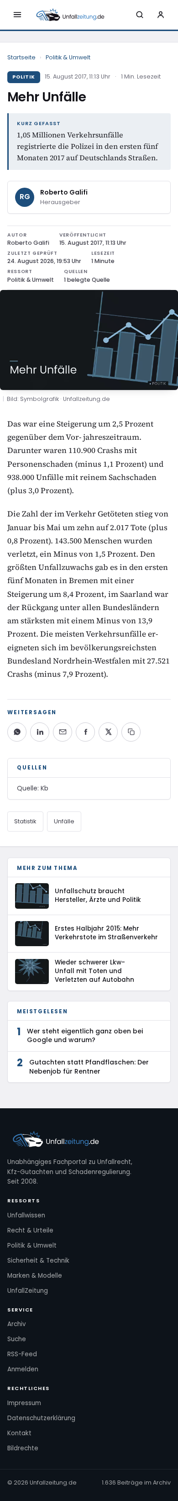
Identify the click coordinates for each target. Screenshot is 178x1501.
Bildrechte (22, 1448)
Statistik (25, 821)
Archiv (16, 1324)
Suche (16, 1339)
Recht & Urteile (30, 1230)
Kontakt (19, 1433)
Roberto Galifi (64, 192)
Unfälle (64, 821)
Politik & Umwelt (68, 57)
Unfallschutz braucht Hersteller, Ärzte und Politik (98, 895)
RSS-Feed (22, 1354)
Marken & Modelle (34, 1275)
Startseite (21, 57)
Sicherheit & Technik (38, 1260)
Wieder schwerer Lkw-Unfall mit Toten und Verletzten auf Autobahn (94, 971)
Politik (23, 77)
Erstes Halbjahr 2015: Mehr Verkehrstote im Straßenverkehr (106, 933)
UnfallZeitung (27, 1290)
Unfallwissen (26, 1215)
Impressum (24, 1403)
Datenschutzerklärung (41, 1418)
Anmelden (22, 1369)
